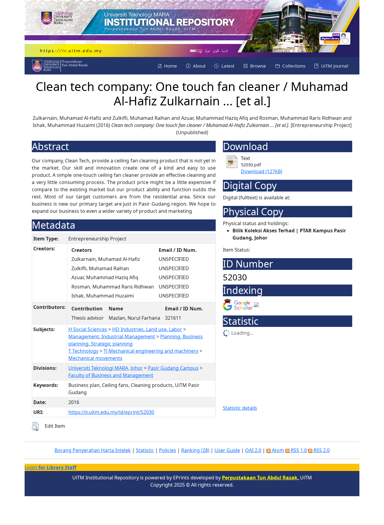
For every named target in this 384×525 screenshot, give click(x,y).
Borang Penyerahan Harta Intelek (93, 450)
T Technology (83, 351)
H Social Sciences (87, 329)
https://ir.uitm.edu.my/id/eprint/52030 (111, 412)
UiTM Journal (334, 66)
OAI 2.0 (253, 450)
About (199, 66)
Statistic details (240, 408)
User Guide (227, 450)
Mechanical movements (95, 358)
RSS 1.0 (298, 450)
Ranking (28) (195, 450)
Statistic (145, 450)
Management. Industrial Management (111, 336)
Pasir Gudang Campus (173, 368)
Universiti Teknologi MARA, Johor (105, 368)
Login (50, 467)
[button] (35, 426)
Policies (167, 450)
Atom (277, 450)
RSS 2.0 (321, 450)
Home (170, 66)
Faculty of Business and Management (110, 375)
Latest (227, 66)
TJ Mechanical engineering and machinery (151, 351)
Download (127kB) (261, 171)
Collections (293, 66)
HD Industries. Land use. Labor (147, 329)
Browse (257, 66)
